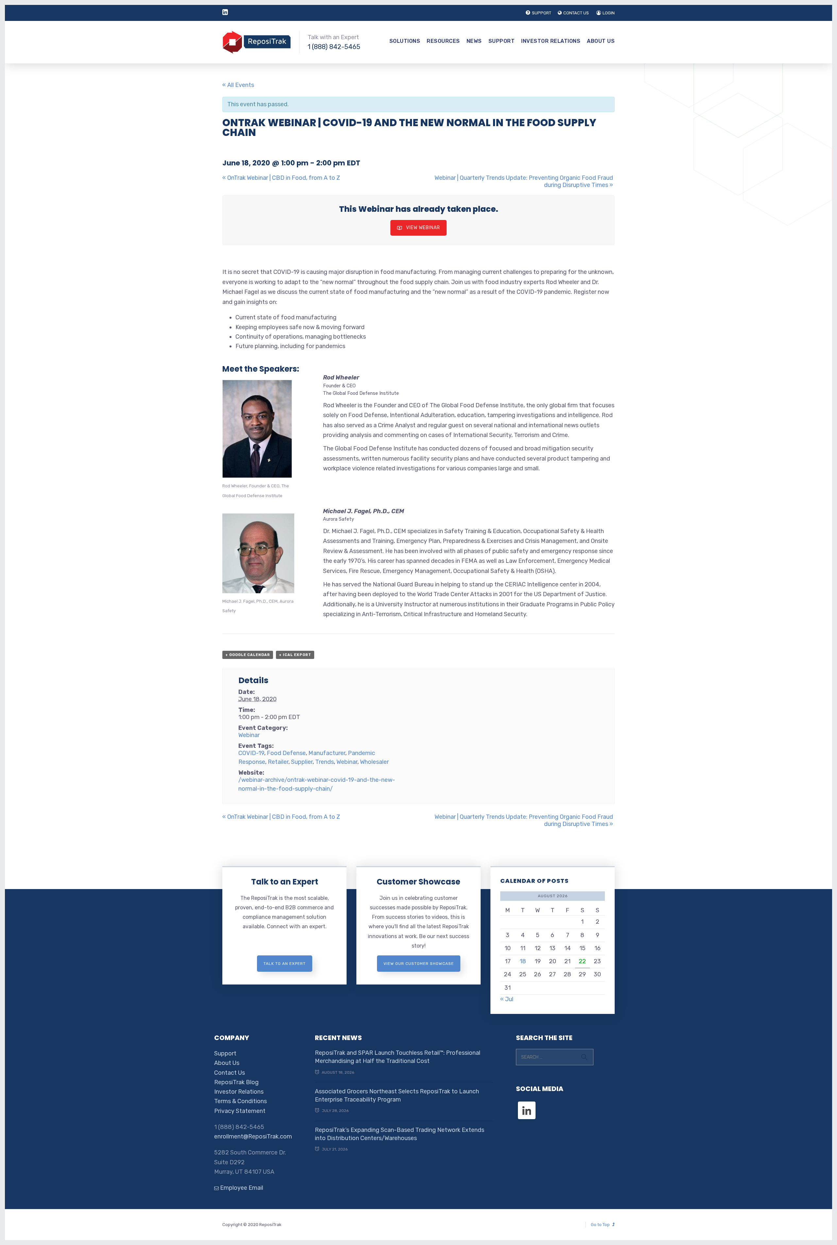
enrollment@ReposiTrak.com (253, 1136)
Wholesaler (374, 762)
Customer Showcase (418, 881)
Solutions (404, 41)
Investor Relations (550, 41)
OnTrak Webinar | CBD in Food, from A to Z (281, 177)
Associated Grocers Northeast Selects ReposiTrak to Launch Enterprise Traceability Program (397, 1095)
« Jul (506, 999)
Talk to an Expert (284, 881)
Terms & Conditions (240, 1101)
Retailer (278, 762)
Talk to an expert (285, 963)
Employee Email (241, 1187)
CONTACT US (576, 12)
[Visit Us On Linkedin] (526, 1104)
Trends (324, 762)
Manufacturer (326, 753)
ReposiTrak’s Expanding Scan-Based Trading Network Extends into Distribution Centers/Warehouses (399, 1134)
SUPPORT (541, 12)
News (474, 41)
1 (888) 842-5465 (334, 47)
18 (523, 961)
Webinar (249, 735)
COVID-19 (251, 753)
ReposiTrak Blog (236, 1082)
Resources (443, 41)
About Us (601, 41)
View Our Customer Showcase (419, 963)
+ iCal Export (295, 655)
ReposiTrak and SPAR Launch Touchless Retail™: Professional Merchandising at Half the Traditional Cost (397, 1057)
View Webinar (423, 227)
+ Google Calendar (247, 655)
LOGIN (609, 12)
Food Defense (286, 753)
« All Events (238, 85)
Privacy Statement (239, 1111)
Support (501, 41)
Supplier (302, 762)
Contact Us (229, 1072)
